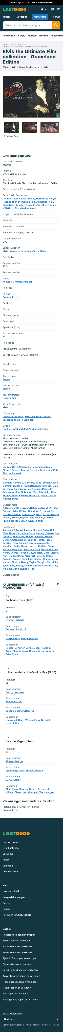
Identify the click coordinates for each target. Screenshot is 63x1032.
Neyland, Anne (49, 549)
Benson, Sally (10, 511)
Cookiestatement (50, 1025)
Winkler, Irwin (10, 498)
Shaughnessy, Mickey (25, 651)
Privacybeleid (32, 1025)
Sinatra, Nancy (20, 562)
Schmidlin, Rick (47, 492)
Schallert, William (31, 559)
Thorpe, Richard (12, 473)
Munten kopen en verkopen (17, 946)
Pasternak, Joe (11, 492)
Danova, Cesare (45, 533)
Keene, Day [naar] (32, 514)
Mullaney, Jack (32, 549)
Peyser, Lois (26, 517)
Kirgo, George (51, 514)
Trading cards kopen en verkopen (20, 999)
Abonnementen (11, 871)
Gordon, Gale (10, 539)
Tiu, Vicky (52, 562)
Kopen (6, 16)
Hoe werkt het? (11, 891)
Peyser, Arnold (11, 517)
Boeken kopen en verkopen (17, 952)
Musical (27, 281)
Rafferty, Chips (44, 556)
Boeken (43, 35)
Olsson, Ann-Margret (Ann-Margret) (35, 792)
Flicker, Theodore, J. (30, 511)
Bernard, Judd (33, 482)
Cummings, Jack (12, 485)
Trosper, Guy (18, 520)
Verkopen (22, 16)
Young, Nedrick (34, 520)
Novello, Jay (26, 552)
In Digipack (27, 419)
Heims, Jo (48, 511)
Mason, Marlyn (29, 546)
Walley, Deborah (25, 565)
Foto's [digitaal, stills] (36, 429)
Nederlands (9, 398)
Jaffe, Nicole (45, 539)
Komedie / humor (12, 281)
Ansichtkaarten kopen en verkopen (21, 976)
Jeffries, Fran (10, 543)
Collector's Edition (13, 416)
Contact (7, 903)
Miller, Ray (48, 489)
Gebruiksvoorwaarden (13, 1025)
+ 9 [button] (36, 67)
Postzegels (9, 35)
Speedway (8, 205)
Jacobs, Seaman (12, 514)
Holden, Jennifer (27, 539)
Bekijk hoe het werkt (42, 2)
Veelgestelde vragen (14, 897)
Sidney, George (11, 470)
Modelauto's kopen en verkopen (19, 982)
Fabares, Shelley (43, 536)
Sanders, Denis (43, 467)
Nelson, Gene (26, 467)
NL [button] (42, 9)
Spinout (20, 205)
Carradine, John (25, 533)
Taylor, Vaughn (37, 562)
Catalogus (40, 16)
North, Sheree (10, 552)
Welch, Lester (48, 495)
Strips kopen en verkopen (16, 940)
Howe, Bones (30, 485)
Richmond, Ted (29, 492)
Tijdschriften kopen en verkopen (20, 958)
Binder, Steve (10, 467)
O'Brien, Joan (42, 552)
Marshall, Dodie (11, 546)
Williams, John (11, 568)
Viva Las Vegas (28, 208)
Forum (56, 16)
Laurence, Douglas (30, 489)
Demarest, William (23, 536)
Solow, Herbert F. (30, 495)
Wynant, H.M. (27, 568)
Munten (32, 35)
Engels (6, 379)
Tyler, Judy (9, 565)
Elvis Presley (28, 198)
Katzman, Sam (11, 489)
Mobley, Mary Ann (13, 549)
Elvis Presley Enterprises (17, 251)
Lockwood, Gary (43, 543)
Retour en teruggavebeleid (17, 914)
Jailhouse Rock (44, 201)
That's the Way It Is (36, 205)
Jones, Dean (26, 543)
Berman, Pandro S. (13, 482)
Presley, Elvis (10, 297)
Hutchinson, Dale (48, 485)
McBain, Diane (46, 546)
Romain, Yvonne (12, 559)
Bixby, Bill (48, 530)
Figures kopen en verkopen (17, 964)
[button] (52, 9)
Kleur (6, 407)
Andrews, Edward (13, 530)
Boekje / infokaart (13, 429)
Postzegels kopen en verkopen (19, 934)
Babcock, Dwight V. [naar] (44, 508)
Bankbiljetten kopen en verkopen (20, 970)
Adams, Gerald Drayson (16, 508)
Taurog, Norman (30, 470)
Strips (21, 35)
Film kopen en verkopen (15, 993)
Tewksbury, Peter (49, 470)
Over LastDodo (11, 848)
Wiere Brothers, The (46, 565)
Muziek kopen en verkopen (17, 987)
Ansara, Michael (33, 530)
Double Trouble (26, 67)
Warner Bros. (39, 251)
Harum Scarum (44, 198)
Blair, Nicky (9, 533)
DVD (46, 67)
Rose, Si (38, 517)
